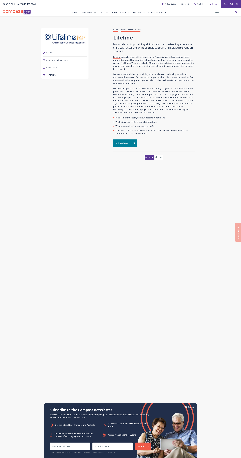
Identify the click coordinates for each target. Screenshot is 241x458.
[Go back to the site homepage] (17, 12)
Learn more (78, 417)
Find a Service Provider (130, 30)
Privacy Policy (91, 452)
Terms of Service (105, 452)
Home (115, 30)
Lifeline (116, 56)
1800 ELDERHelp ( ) (19, 4)
